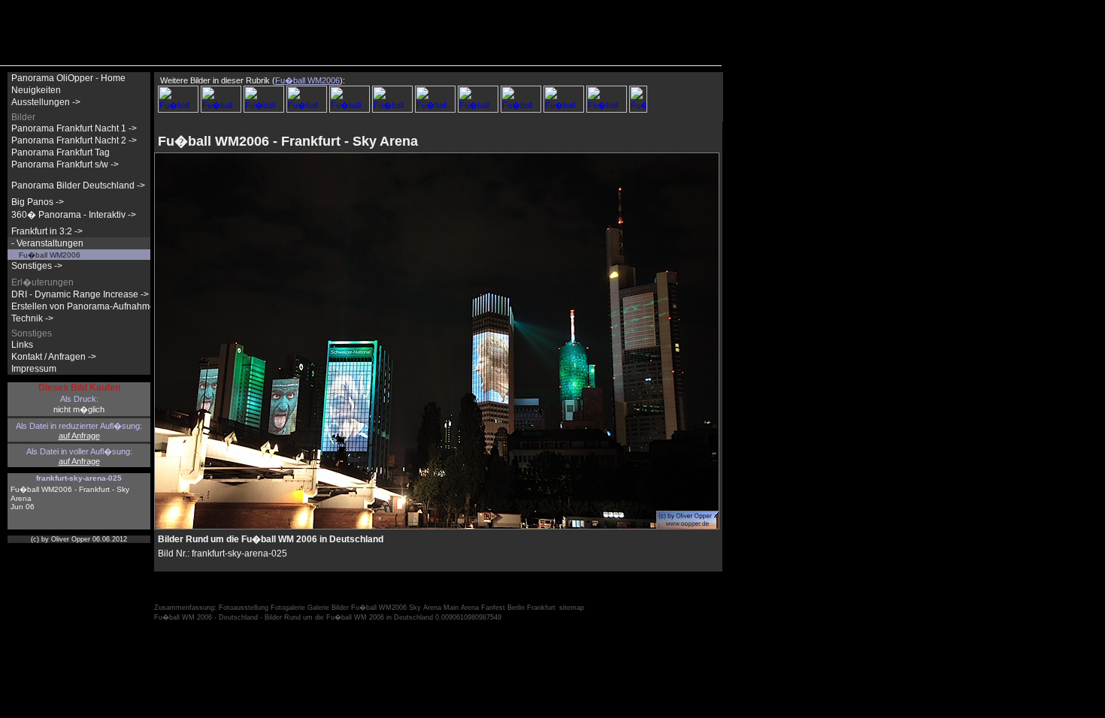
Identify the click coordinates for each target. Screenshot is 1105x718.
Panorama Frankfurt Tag (60, 152)
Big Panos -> (37, 202)
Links (22, 344)
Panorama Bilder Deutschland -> (78, 185)
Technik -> (32, 318)
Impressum (33, 369)
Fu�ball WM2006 (49, 255)
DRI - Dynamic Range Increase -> (80, 294)
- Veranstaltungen (47, 243)
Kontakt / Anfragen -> (53, 356)
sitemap (571, 607)
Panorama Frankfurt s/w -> (65, 164)
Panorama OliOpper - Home (68, 78)
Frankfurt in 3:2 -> (47, 231)
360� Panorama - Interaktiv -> (73, 215)
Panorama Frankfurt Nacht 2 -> (74, 140)
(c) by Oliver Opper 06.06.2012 (79, 539)
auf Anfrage (79, 435)
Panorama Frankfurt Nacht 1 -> (74, 128)
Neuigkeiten (36, 90)
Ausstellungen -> (45, 102)
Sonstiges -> (36, 266)
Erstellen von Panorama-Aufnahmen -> (91, 306)
